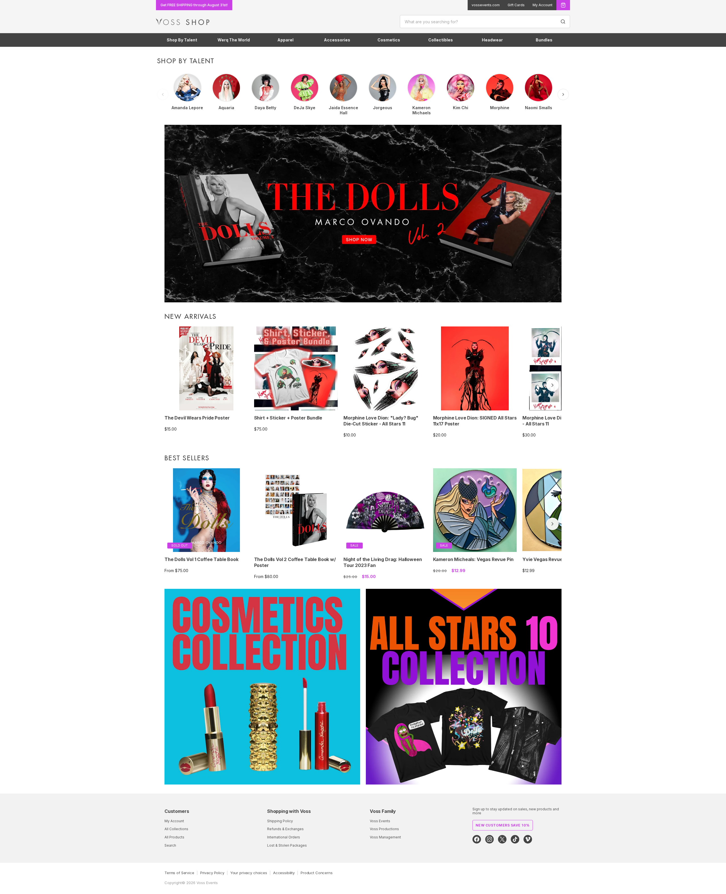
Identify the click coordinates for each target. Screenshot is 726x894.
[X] (502, 839)
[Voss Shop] (182, 21)
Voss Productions (384, 829)
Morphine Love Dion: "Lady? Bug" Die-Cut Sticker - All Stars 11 (380, 421)
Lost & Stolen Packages (287, 845)
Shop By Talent (182, 39)
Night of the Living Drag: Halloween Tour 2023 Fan (382, 562)
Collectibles (440, 39)
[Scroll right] (563, 94)
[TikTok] (515, 839)
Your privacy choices (248, 872)
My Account (542, 5)
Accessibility (284, 872)
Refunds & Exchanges (285, 829)
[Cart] (563, 5)
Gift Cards (516, 5)
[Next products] (552, 385)
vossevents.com (486, 5)
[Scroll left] (162, 94)
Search (170, 845)
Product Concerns (317, 872)
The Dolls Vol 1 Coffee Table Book (201, 559)
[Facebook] (476, 839)
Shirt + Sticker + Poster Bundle (288, 418)
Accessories (337, 39)
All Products (174, 837)
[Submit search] (563, 21)
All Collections (176, 829)
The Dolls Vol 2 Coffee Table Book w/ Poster (295, 562)
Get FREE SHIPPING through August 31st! (194, 5)
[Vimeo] (528, 839)
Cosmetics (388, 39)
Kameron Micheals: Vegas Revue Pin (473, 559)
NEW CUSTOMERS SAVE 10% (503, 825)
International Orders (283, 837)
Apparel (285, 39)
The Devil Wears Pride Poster (197, 418)
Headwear (492, 39)
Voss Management (385, 837)
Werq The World (234, 39)
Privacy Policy (212, 872)
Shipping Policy (280, 821)
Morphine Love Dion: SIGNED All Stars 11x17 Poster (475, 421)
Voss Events (380, 821)
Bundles (544, 39)
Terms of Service (179, 872)
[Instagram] (489, 839)
